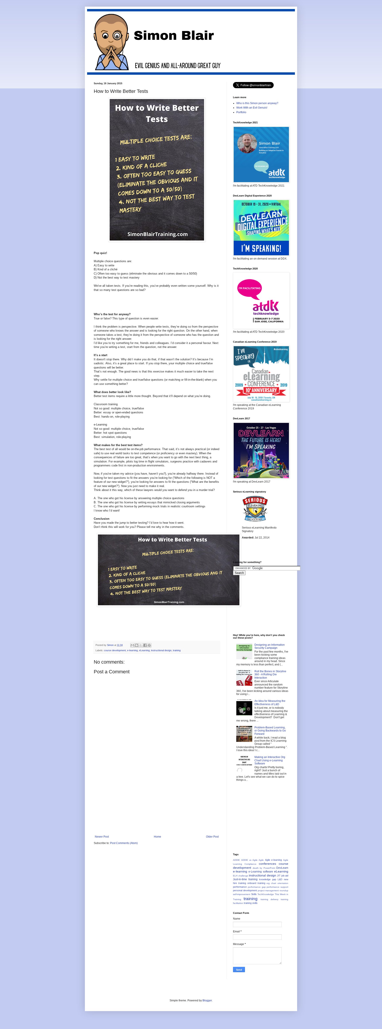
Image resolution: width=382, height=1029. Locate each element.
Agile (261, 860)
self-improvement (241, 894)
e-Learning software (260, 871)
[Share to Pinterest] (149, 645)
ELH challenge (240, 875)
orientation (282, 883)
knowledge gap (267, 879)
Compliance (250, 864)
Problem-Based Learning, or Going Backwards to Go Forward (270, 730)
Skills (254, 894)
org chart (271, 883)
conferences (267, 863)
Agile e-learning (273, 860)
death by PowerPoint (264, 868)
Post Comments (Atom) (124, 843)
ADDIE (236, 860)
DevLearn (282, 867)
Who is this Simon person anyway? (257, 103)
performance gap (257, 887)
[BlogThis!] (136, 645)
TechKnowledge (266, 894)
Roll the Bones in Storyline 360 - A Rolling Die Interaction (270, 674)
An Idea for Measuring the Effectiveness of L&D (269, 702)
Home (157, 836)
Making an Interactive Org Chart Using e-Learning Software (269, 760)
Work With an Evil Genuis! (251, 107)
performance (240, 887)
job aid (284, 875)
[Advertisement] (157, 802)
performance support (277, 887)
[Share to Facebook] (145, 645)
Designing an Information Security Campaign (269, 646)
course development (115, 650)
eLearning (144, 650)
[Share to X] (141, 645)
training (177, 650)
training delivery (269, 899)
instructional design (161, 650)
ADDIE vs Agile (249, 860)
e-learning (132, 650)
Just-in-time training (245, 879)
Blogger (207, 1000)
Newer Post (102, 836)
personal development (245, 890)
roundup (284, 890)
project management (268, 890)
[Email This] (132, 645)
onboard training (256, 883)
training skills (251, 903)
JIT (279, 875)
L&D (280, 879)
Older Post (212, 836)
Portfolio (241, 112)
